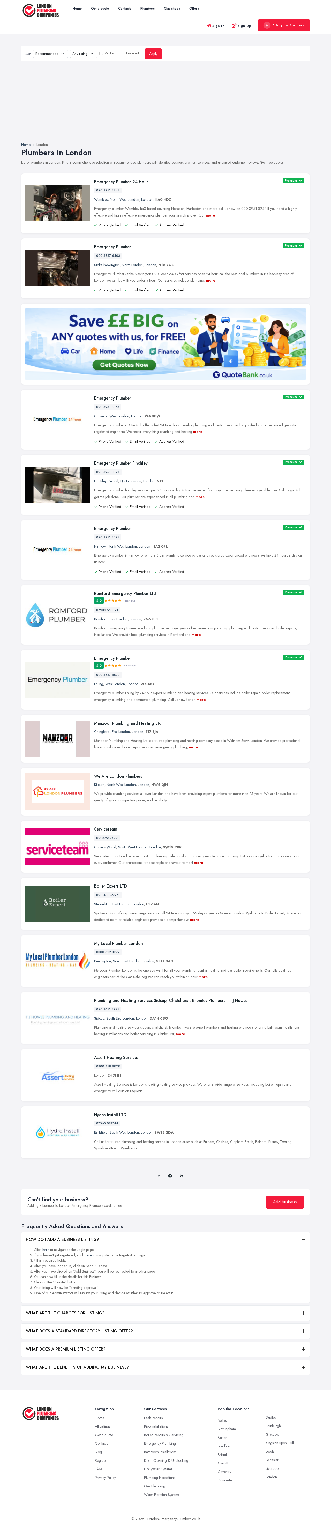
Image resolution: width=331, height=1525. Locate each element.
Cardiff (223, 1463)
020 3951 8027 (107, 472)
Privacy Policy (105, 1477)
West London (119, 416)
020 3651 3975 (107, 1009)
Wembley (101, 199)
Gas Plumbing (154, 1486)
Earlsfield (101, 1132)
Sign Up (244, 25)
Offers (194, 8)
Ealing (98, 683)
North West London (124, 199)
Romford (101, 619)
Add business (285, 1202)
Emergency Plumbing (160, 1443)
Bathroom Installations (160, 1452)
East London (119, 619)
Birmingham (227, 1429)
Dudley (271, 1417)
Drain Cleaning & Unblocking (166, 1460)
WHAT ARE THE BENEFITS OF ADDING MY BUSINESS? (77, 1367)
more (210, 215)
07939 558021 (107, 610)
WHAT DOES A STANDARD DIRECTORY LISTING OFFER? (79, 1331)
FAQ (98, 1469)
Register (101, 1460)
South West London (132, 847)
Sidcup (99, 1018)
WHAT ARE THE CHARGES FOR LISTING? (65, 1313)
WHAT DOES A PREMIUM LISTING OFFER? (66, 1349)
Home (77, 8)
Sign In (218, 25)
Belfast (222, 1420)
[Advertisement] (165, 102)
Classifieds (172, 8)
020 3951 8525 (107, 537)
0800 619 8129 (107, 952)
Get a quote (100, 8)
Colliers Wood (105, 847)
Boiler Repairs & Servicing (163, 1435)
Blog (98, 1452)
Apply (153, 53)
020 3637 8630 (108, 675)
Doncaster (225, 1480)
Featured (132, 53)
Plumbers (147, 8)
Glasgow (272, 1434)
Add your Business (288, 25)
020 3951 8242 (108, 190)
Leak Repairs (153, 1417)
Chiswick (100, 416)
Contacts (124, 8)
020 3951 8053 (107, 407)
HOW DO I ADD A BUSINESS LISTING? (62, 1239)
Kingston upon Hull (280, 1443)
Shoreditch (102, 904)
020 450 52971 (108, 895)
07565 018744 (107, 1123)
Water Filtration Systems (161, 1494)
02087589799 (107, 838)
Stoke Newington (107, 264)
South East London (127, 961)
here (45, 1249)
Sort (28, 54)
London (147, 199)
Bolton (222, 1437)
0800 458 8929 (108, 1066)
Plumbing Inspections (159, 1477)
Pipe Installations (156, 1426)
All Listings (102, 1426)
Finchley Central (106, 481)
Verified (110, 53)
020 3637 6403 (108, 255)
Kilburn (99, 784)
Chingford (102, 731)
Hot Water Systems (158, 1469)
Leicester (272, 1460)
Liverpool (272, 1468)
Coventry (224, 1471)
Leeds (270, 1451)
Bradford (224, 1446)
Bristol (222, 1454)
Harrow (100, 546)
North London (132, 264)
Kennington (102, 961)
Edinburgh (273, 1425)
